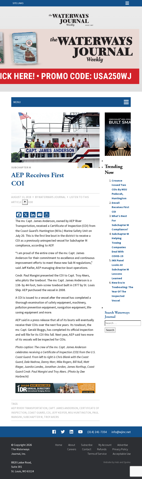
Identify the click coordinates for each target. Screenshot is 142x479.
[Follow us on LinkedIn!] (71, 432)
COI (48, 412)
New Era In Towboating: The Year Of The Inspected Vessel (122, 291)
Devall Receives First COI (120, 207)
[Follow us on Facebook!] (54, 432)
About (71, 445)
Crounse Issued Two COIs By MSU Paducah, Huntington (119, 189)
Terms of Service (97, 453)
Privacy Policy (120, 449)
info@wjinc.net (121, 432)
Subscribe (86, 445)
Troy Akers (51, 417)
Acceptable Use (122, 453)
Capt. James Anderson (63, 408)
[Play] (25, 202)
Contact (86, 449)
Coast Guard (36, 412)
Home (58, 445)
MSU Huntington (79, 412)
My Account (105, 445)
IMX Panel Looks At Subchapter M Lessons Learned (120, 269)
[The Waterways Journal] (71, 19)
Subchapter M (21, 167)
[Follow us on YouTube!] (80, 432)
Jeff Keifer (59, 412)
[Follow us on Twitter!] (63, 432)
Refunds (101, 449)
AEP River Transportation (29, 408)
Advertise (122, 445)
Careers (71, 449)
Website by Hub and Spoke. (117, 462)
